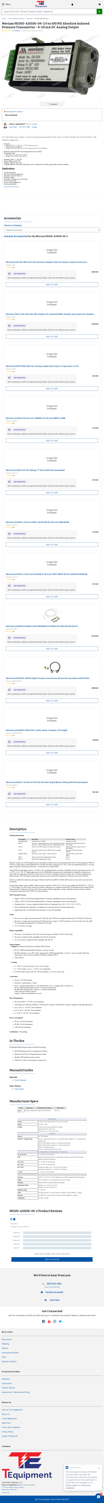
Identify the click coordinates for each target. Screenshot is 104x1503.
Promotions (7, 1383)
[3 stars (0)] (57, 1240)
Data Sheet (19, 1089)
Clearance (6, 1379)
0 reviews (16, 31)
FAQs (4, 1357)
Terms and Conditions (11, 1427)
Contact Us (6, 1492)
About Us (6, 1414)
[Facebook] (44, 1321)
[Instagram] (55, 1321)
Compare (53, 104)
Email (34, 127)
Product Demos (8, 1388)
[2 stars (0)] (57, 1244)
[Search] (99, 11)
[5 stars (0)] (57, 1232)
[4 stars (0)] (57, 1236)
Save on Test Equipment (12, 1410)
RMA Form (6, 1423)
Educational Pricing (22, 1392)
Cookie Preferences (10, 1436)
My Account (7, 1339)
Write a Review (52, 1259)
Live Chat (13, 127)
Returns (5, 1348)
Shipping (5, 1344)
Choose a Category (13, 225)
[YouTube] (50, 1321)
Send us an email (54, 1292)
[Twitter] (60, 1321)
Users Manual (20, 1080)
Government (7, 1392)
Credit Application (9, 1418)
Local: (52, 1287)
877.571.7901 (24, 127)
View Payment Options (14, 111)
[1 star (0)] (57, 1248)
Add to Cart (52, 284)
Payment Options (9, 1361)
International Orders (10, 1352)
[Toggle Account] (72, 4)
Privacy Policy (7, 1432)
